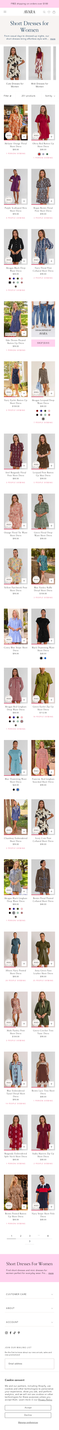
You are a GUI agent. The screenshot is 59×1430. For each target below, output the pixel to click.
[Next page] (30, 1241)
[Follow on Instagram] (6, 1332)
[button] (29, 1294)
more (52, 39)
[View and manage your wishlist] (49, 12)
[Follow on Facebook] (10, 1332)
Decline (28, 1415)
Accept (28, 1408)
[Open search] (44, 12)
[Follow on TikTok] (14, 1332)
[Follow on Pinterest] (18, 1332)
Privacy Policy (45, 1400)
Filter (6, 96)
